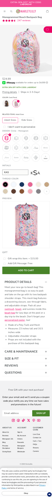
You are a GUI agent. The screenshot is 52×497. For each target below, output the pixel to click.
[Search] (11, 11)
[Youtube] (38, 420)
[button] (16, 20)
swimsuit (9, 309)
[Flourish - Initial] (36, 157)
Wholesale (21, 451)
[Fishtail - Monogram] (16, 138)
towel (18, 309)
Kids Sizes (27, 120)
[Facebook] (18, 420)
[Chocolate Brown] (13, 191)
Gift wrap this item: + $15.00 (23, 258)
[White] (13, 184)
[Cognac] (22, 191)
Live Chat (36, 434)
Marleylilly (28, 464)
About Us (5, 432)
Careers (36, 451)
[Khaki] (5, 191)
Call (34, 441)
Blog (3, 442)
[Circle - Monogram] (6, 138)
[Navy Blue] (22, 184)
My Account (21, 435)
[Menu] (4, 11)
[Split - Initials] (26, 148)
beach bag (10, 312)
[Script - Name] (6, 157)
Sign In (19, 432)
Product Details (18, 282)
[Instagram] (13, 420)
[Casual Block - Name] (26, 157)
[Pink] (30, 184)
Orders (20, 439)
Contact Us (37, 438)
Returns (36, 448)
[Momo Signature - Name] (45, 148)
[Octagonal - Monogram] (26, 138)
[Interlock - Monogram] (6, 148)
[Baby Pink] (30, 191)
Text (39, 441)
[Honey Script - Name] (36, 148)
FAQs (35, 444)
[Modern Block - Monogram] (16, 148)
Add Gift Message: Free (20, 263)
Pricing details (9, 92)
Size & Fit (12, 359)
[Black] (5, 184)
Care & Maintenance (21, 351)
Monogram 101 (7, 439)
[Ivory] (38, 184)
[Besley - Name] (16, 157)
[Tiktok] (23, 420)
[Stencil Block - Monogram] (45, 138)
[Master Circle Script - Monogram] (36, 138)
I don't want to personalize (21, 126)
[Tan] (47, 184)
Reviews (11, 366)
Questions (13, 373)
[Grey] (38, 191)
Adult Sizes (10, 120)
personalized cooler (15, 320)
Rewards (20, 442)
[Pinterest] (33, 420)
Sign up (41, 413)
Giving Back (6, 451)
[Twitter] (28, 420)
